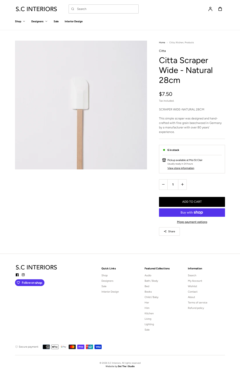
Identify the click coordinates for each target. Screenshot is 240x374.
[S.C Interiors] (36, 267)
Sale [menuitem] (56, 21)
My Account (195, 280)
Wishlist (192, 286)
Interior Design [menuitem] (74, 21)
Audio (148, 275)
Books (148, 291)
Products (189, 42)
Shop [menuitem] (18, 21)
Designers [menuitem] (37, 21)
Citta (172, 42)
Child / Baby (151, 297)
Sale (103, 286)
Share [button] (171, 231)
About (191, 297)
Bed (147, 286)
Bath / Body (151, 280)
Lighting (149, 324)
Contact (192, 291)
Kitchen (180, 42)
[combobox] (104, 8)
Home (162, 42)
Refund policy (196, 308)
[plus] (182, 184)
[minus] (163, 184)
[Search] (73, 9)
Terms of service (197, 302)
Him (147, 308)
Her (147, 302)
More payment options (192, 222)
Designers (107, 280)
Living (148, 318)
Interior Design (110, 291)
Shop (104, 275)
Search (192, 275)
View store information (180, 168)
